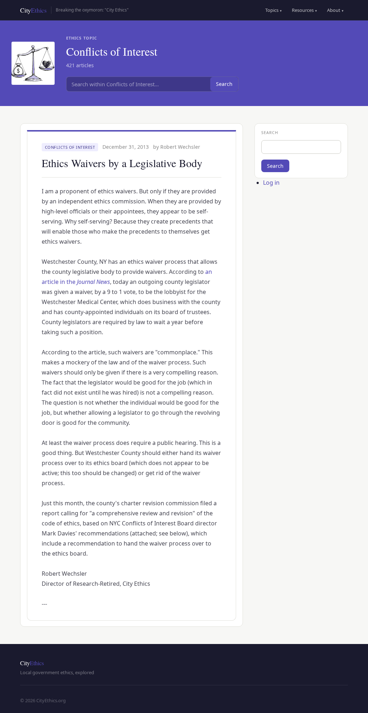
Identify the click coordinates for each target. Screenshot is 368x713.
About (335, 10)
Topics (273, 10)
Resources (304, 10)
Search (224, 83)
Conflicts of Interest (70, 147)
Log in (271, 183)
